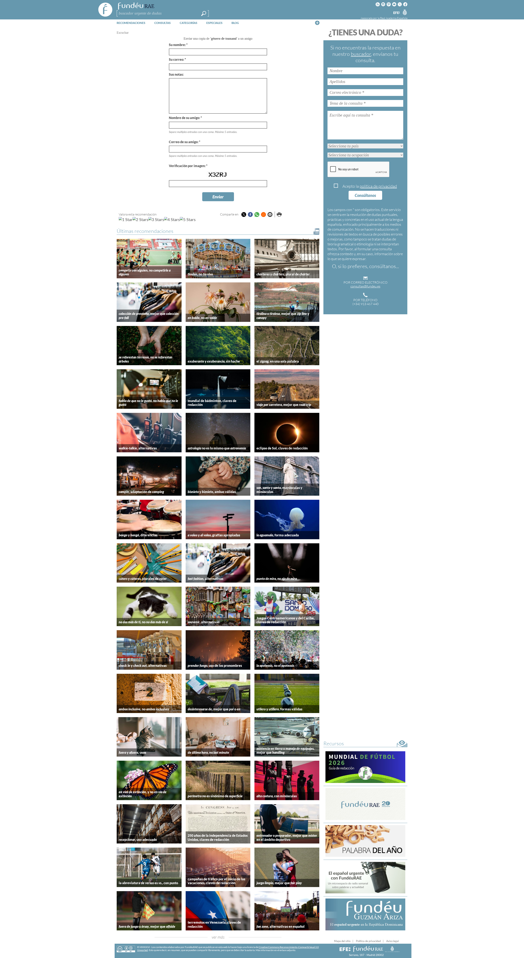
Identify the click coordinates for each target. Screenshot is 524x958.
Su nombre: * (178, 45)
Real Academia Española (393, 18)
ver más (218, 937)
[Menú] (317, 22)
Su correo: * (177, 59)
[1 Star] (126, 219)
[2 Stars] (140, 219)
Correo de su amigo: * (184, 142)
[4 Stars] (172, 219)
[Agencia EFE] (396, 13)
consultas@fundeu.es (365, 286)
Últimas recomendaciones (145, 231)
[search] (203, 13)
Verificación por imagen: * (188, 166)
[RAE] (404, 12)
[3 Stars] (156, 219)
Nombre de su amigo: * (185, 118)
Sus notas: (176, 74)
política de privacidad (378, 186)
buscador (361, 54)
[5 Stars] (188, 219)
